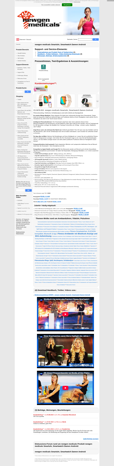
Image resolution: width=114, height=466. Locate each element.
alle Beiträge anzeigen (91, 439)
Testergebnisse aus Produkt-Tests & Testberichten (55, 52)
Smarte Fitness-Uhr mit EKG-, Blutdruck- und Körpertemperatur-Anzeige (24, 112)
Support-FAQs (20, 72)
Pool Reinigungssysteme (24, 214)
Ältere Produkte (21, 55)
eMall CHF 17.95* (42, 201)
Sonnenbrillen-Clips (23, 208)
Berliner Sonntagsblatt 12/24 (43, 79)
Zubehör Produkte (21, 60)
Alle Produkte (20, 58)
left (35, 101)
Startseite (69, 39)
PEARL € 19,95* (57, 201)
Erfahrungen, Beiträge (22, 75)
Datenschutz (77, 2)
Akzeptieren (67, 4)
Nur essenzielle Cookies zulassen (50, 4)
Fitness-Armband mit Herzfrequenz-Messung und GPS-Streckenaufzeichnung (23, 151)
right (97, 101)
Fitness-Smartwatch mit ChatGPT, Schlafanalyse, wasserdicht (23, 137)
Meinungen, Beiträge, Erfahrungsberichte (52, 56)
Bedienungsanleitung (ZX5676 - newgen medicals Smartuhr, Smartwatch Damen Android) (62, 295)
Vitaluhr (19, 99)
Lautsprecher (21, 211)
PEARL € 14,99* (45, 196)
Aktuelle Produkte (21, 53)
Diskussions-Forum (21, 78)
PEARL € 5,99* (78, 208)
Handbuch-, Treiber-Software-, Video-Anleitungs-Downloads (58, 54)
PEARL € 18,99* (84, 212)
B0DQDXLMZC (62, 199)
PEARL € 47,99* (81, 210)
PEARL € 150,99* (83, 214)
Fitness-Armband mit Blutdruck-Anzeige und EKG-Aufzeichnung (24, 118)
